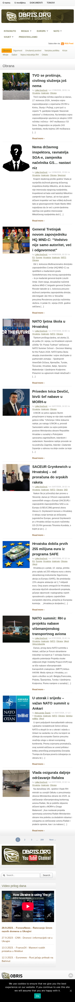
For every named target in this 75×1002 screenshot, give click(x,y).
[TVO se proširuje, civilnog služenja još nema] (16, 99)
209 (42, 840)
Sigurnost (17, 50)
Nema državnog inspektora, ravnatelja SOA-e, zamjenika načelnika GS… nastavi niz (51, 157)
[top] (70, 975)
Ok (37, 996)
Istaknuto (10, 31)
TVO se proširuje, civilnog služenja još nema (49, 81)
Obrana (6, 50)
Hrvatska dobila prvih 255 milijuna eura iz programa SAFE (50, 549)
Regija (24, 31)
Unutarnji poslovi (33, 50)
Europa (40, 31)
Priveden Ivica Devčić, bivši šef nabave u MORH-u (50, 397)
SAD (66, 490)
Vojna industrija (38, 644)
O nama (6, 3)
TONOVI (51, 3)
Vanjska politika (51, 50)
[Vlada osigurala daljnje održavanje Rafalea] (16, 796)
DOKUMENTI (36, 3)
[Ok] (70, 990)
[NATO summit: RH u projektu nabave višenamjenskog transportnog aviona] (16, 642)
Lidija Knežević (41, 90)
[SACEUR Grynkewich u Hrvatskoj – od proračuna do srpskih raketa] (16, 490)
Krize (64, 50)
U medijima (20, 3)
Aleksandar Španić (43, 713)
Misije (5, 55)
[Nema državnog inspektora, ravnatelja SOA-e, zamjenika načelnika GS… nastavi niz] (16, 170)
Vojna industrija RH (29, 55)
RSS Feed (69, 43)
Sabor (14, 55)
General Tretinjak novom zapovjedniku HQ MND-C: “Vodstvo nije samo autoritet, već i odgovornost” (52, 239)
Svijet (6, 37)
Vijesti (34, 564)
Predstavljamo (28, 37)
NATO (55, 31)
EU (33, 257)
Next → (52, 840)
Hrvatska (36, 93)
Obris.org (35, 15)
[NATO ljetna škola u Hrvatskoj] (16, 345)
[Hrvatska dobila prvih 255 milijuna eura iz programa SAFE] (16, 567)
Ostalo (45, 55)
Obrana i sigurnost (35, 19)
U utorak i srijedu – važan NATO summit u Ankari (50, 703)
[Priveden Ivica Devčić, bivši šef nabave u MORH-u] (16, 415)
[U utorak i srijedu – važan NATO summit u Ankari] (16, 721)
